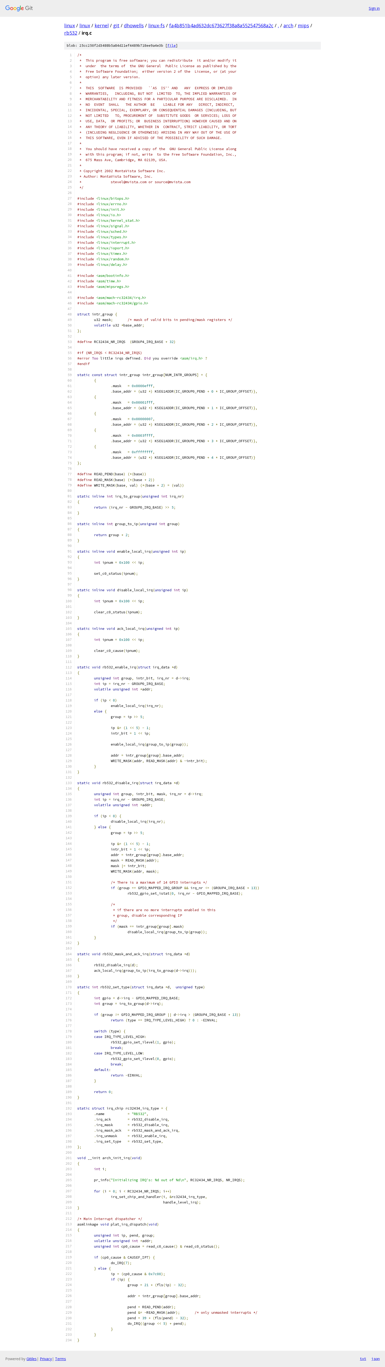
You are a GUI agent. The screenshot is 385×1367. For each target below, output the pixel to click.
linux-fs (156, 25)
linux (69, 25)
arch (288, 25)
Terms (60, 1358)
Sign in (374, 8)
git (116, 25)
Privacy (46, 1358)
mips (303, 25)
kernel (102, 25)
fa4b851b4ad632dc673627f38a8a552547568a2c (221, 25)
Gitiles (31, 1358)
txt (363, 1358)
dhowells (134, 25)
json (375, 1358)
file (171, 45)
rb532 (70, 33)
